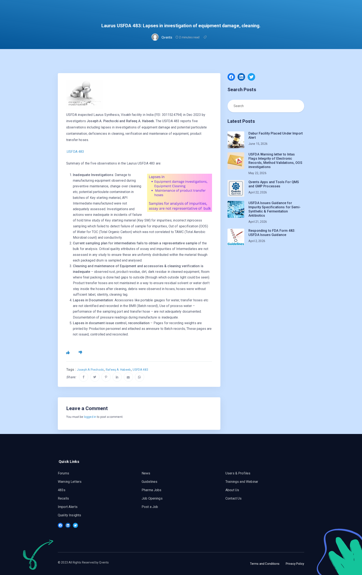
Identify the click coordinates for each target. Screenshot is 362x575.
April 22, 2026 (257, 192)
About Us (232, 490)
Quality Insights (69, 515)
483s (62, 490)
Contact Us (233, 498)
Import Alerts (68, 507)
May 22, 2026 (257, 173)
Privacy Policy (295, 563)
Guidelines (150, 482)
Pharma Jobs (152, 490)
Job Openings (152, 498)
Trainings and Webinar (241, 482)
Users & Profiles (237, 473)
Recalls (63, 498)
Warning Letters (69, 482)
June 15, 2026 (258, 143)
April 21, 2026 (257, 221)
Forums (63, 473)
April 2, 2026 (256, 241)
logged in (90, 416)
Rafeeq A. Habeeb (118, 369)
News (146, 473)
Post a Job (150, 507)
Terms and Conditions (264, 563)
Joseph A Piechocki (90, 369)
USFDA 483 (75, 152)
